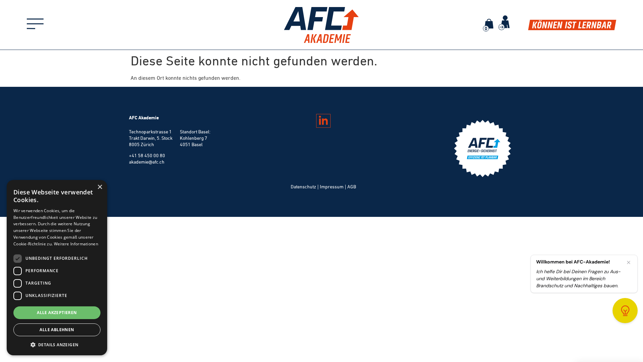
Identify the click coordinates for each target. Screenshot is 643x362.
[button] (56, 345)
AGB (351, 186)
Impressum (332, 186)
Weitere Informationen (76, 244)
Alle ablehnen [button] (57, 330)
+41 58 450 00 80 (147, 155)
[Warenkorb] (489, 23)
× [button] (99, 187)
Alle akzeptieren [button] (57, 312)
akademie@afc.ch (146, 162)
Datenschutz (303, 186)
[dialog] (57, 267)
